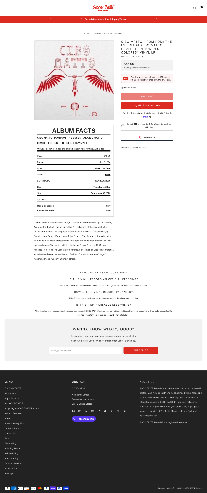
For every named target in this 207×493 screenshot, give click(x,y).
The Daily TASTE (13, 388)
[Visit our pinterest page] (86, 411)
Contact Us (10, 433)
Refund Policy (11, 453)
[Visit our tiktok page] (99, 411)
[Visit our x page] (111, 411)
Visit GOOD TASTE (14, 403)
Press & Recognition (14, 423)
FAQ (7, 438)
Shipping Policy (12, 448)
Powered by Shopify (166, 488)
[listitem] (103, 19)
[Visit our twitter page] (105, 411)
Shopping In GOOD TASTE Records (22, 408)
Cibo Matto (131, 42)
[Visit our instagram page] (80, 411)
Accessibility (11, 468)
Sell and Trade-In (13, 413)
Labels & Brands (13, 428)
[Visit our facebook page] (73, 411)
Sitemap (9, 473)
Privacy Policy (11, 458)
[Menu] (6, 7)
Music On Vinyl (132, 56)
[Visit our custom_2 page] (124, 411)
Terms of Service (13, 463)
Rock (107, 174)
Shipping (127, 67)
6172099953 (78, 388)
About (7, 418)
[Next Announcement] (157, 19)
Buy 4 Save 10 (12, 398)
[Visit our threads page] (92, 411)
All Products (10, 393)
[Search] (194, 7)
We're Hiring (10, 443)
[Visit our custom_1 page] (118, 411)
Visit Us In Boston (114, 19)
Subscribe (141, 350)
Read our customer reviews (133, 147)
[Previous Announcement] (50, 19)
